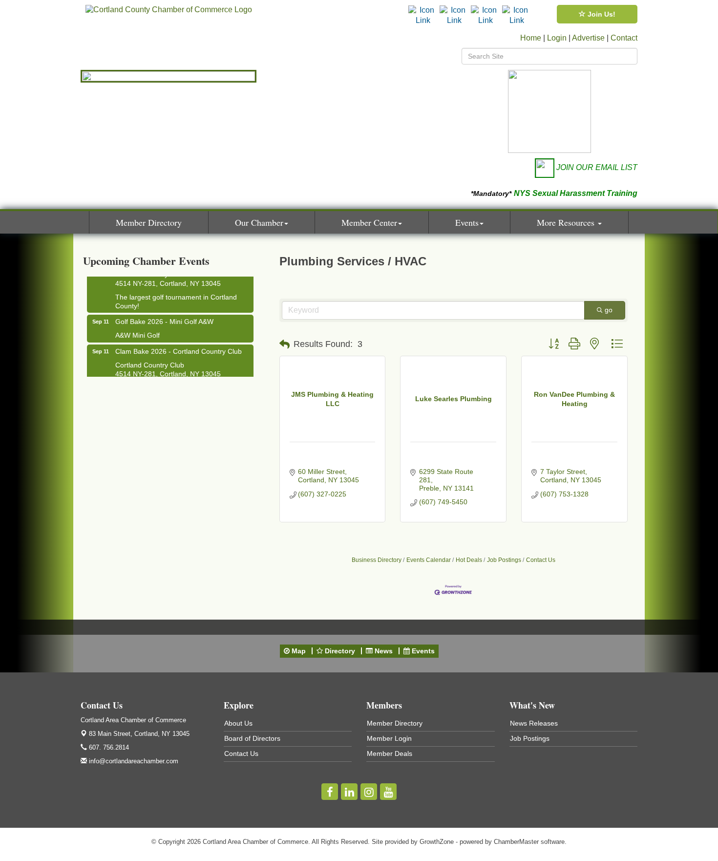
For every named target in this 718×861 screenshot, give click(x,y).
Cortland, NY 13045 (139, 733)
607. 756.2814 (108, 747)
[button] (284, 344)
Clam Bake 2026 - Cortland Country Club (178, 346)
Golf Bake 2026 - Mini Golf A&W (164, 317)
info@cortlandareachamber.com (132, 761)
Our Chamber (259, 222)
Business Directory (376, 560)
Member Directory (149, 222)
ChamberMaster (516, 841)
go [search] (608, 310)
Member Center (369, 222)
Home (530, 38)
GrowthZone (437, 841)
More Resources (567, 222)
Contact (624, 38)
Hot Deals (469, 560)
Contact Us (540, 560)
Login (557, 38)
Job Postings (504, 560)
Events (467, 222)
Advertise (588, 38)
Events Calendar (428, 560)
